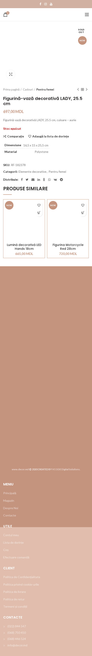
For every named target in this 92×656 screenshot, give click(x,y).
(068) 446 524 (16, 639)
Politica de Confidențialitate (21, 577)
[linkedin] (39, 179)
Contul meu (11, 535)
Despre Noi (10, 508)
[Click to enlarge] (10, 74)
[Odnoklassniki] (44, 179)
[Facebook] (40, 4)
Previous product (78, 89)
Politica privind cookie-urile (21, 584)
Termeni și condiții (15, 606)
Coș (6, 550)
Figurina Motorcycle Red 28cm (68, 247)
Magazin (8, 500)
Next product (87, 89)
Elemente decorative (32, 171)
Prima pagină (11, 89)
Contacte (9, 515)
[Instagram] (45, 4)
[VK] (55, 179)
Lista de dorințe (13, 542)
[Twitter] (27, 179)
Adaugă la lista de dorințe (50, 136)
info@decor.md (17, 645)
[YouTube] (51, 4)
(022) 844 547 (16, 626)
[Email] (33, 179)
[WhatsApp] (49, 179)
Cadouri (28, 89)
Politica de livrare (14, 592)
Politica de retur (14, 599)
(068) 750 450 (16, 632)
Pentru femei (45, 89)
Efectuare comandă (16, 557)
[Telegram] (61, 179)
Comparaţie (15, 136)
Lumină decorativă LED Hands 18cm (24, 247)
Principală (9, 493)
